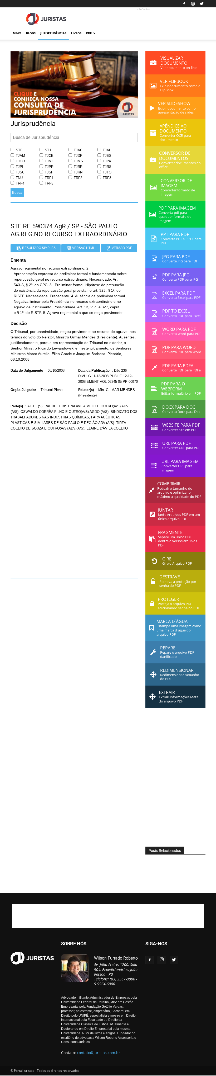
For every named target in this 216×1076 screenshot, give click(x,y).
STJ (47, 150)
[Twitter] (201, 3)
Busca (17, 192)
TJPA (106, 161)
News (17, 33)
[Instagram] (193, 3)
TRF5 (48, 183)
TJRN (77, 172)
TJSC (19, 172)
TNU (19, 178)
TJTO (106, 172)
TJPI (19, 167)
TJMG (49, 161)
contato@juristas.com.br (98, 1052)
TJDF (77, 156)
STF (18, 150)
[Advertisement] (143, 19)
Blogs (31, 33)
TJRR (77, 167)
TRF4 (19, 183)
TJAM (20, 156)
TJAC (77, 150)
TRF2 (77, 178)
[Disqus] (74, 502)
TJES (106, 156)
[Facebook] (184, 3)
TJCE (48, 156)
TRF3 (106, 178)
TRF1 (48, 178)
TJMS (78, 161)
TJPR (48, 167)
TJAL (106, 150)
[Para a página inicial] (74, 117)
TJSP (48, 172)
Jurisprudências (53, 33)
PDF (89, 33)
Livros (76, 33)
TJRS (106, 167)
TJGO (20, 161)
